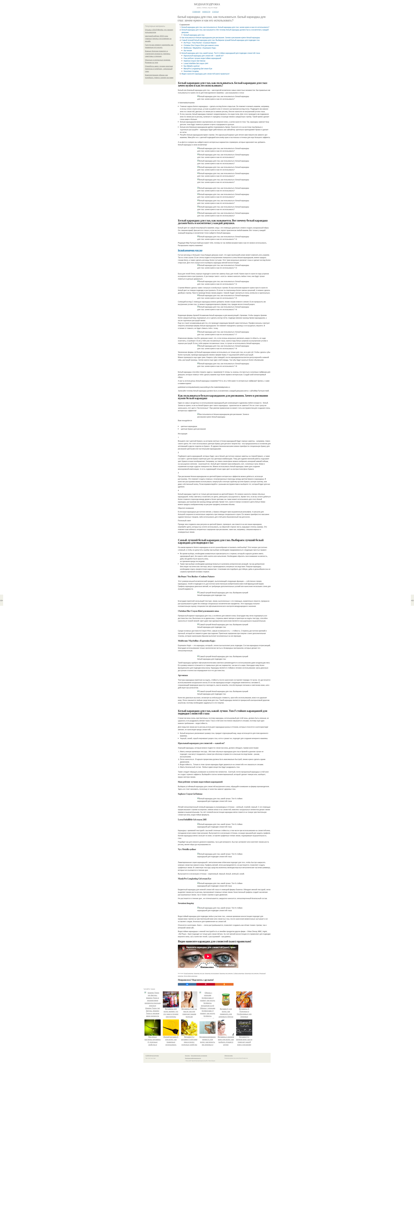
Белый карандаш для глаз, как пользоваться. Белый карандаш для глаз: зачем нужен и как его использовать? (225, 27)
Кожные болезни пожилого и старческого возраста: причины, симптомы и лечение (158, 53)
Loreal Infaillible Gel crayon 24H (196, 63)
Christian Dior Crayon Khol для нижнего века (201, 45)
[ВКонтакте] (187, 984)
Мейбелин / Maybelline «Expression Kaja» (200, 48)
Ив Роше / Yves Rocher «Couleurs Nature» (200, 42)
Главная (196, 11)
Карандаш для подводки (226, 973)
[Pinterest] (205, 984)
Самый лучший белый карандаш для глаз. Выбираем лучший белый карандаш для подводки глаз (221, 40)
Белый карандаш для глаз (194, 35)
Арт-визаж (188, 50)
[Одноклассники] (224, 984)
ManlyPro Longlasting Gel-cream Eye (198, 68)
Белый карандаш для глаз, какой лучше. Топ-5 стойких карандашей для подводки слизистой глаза (221, 53)
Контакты (187, 1055)
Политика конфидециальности (193, 1058)
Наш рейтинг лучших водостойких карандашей (202, 58)
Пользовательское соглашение (199, 1055)
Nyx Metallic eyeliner (192, 66)
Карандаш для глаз (199, 973)
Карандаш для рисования (212, 973)
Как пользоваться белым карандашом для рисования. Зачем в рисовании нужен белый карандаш (221, 37)
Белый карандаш (188, 973)
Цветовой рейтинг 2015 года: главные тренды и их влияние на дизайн (158, 38)
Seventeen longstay (191, 71)
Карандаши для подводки (252, 973)
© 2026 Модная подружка (152, 1055)
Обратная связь (228, 1055)
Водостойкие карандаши (190, 976)
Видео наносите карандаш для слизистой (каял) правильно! (205, 73)
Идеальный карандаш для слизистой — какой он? (203, 55)
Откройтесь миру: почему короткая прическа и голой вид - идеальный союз (159, 68)
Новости (206, 11)
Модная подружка (207, 4)
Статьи (215, 11)
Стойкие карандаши (238, 973)
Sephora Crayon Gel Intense (194, 61)
